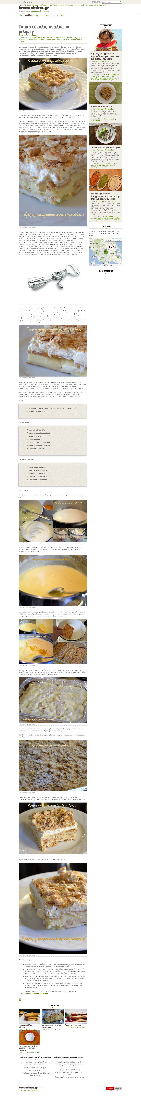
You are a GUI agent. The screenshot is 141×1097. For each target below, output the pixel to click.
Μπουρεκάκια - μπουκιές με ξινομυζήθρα (35, 1062)
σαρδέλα (115, 163)
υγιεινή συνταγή (102, 167)
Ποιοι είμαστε (59, 15)
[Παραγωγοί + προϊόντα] (105, 266)
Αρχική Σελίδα (21, 15)
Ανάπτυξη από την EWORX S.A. (110, 1089)
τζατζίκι (116, 220)
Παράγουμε (47, 15)
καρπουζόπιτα (102, 80)
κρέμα (54, 39)
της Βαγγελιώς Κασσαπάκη (28, 35)
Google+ (99, 2)
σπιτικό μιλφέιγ (61, 38)
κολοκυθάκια (95, 121)
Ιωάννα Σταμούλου (97, 218)
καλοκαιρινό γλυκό (45, 39)
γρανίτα (93, 80)
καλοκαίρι (115, 75)
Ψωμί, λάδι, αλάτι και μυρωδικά (35, 1065)
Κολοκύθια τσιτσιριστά (101, 106)
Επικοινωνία (35, 1090)
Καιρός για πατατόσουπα (35, 1070)
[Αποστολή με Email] (20, 1000)
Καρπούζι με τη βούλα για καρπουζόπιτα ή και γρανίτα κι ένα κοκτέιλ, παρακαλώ (105, 56)
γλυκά (40, 38)
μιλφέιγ (53, 38)
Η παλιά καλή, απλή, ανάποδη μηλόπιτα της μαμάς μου (69, 1066)
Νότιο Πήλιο (113, 216)
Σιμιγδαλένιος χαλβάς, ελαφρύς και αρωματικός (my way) (69, 1073)
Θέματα (110, 61)
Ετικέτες (21, 1090)
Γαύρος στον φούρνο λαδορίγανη (105, 147)
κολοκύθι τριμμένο (109, 119)
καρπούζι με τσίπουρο (98, 78)
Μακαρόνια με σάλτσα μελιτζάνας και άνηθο (69, 1062)
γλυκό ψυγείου (23, 39)
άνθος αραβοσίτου (63, 39)
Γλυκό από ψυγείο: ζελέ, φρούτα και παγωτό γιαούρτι (28, 1048)
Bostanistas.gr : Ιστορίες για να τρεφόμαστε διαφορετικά (34, 9)
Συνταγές (33, 38)
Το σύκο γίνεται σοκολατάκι (37, 5)
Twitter (93, 2)
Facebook (96, 2)
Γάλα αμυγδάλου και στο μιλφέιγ (28, 1026)
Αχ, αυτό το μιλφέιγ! (73, 1025)
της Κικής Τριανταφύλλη (26, 1052)
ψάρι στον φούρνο (105, 165)
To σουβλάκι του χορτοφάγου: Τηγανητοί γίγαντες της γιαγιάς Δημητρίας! (35, 1074)
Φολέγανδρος (112, 80)
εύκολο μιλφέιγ (72, 38)
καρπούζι (108, 75)
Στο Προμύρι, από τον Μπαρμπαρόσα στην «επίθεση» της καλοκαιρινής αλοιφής (78, 5)
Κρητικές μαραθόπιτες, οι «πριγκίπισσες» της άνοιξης (69, 1077)
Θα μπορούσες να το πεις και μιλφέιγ (52, 1026)
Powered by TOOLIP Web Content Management (118, 1089)
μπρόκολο (94, 165)
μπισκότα (73, 39)
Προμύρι (106, 216)
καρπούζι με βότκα (112, 76)
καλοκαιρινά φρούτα (98, 76)
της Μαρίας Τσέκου (48, 1029)
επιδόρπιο (46, 38)
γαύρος (108, 163)
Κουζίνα (34, 1029)
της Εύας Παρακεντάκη (72, 1027)
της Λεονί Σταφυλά (24, 1029)
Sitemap (27, 1090)
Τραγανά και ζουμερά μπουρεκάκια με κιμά (35, 1067)
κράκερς (80, 38)
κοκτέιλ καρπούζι (113, 78)
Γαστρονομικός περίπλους (37, 993)
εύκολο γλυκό (33, 39)
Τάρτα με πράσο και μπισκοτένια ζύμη (69, 1069)
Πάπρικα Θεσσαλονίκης (105, 220)
